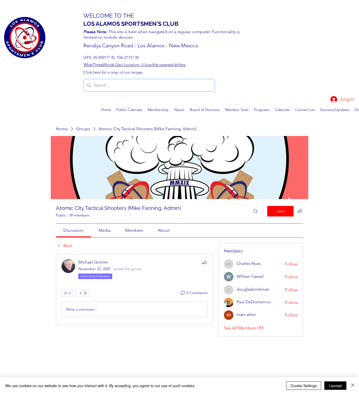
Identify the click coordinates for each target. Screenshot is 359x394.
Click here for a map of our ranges (112, 72)
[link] (73, 230)
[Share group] (300, 211)
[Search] (255, 211)
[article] (134, 289)
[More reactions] (83, 293)
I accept (335, 385)
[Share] (204, 262)
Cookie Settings (304, 385)
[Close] (353, 385)
